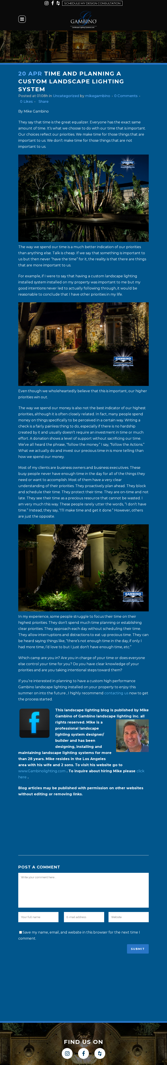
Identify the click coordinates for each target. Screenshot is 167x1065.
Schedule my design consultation (92, 3)
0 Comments (126, 96)
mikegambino (97, 96)
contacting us (116, 693)
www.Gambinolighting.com (41, 771)
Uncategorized (66, 96)
